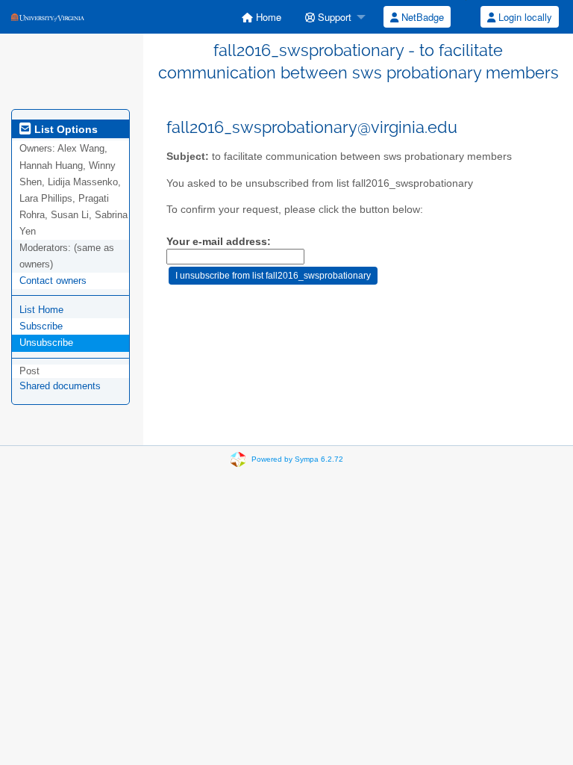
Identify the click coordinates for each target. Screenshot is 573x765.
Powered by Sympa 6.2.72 (297, 459)
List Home (41, 309)
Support (333, 17)
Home (267, 17)
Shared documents (60, 385)
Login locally (523, 17)
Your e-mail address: (218, 241)
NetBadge (421, 17)
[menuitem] (261, 17)
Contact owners (53, 280)
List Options (64, 129)
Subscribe (41, 326)
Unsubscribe (46, 342)
